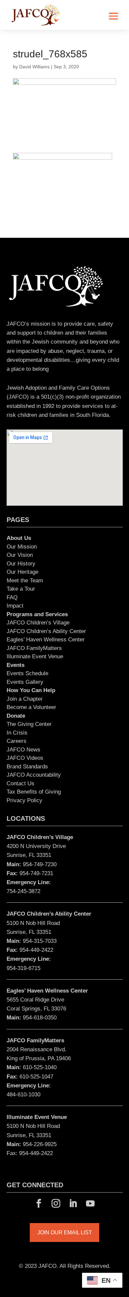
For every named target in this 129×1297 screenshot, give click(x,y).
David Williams (34, 66)
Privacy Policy (24, 800)
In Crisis (17, 733)
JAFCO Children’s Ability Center (46, 631)
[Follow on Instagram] (55, 1203)
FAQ (12, 597)
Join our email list (64, 1232)
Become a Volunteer (31, 707)
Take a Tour (21, 589)
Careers (16, 741)
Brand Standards (27, 766)
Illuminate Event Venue (35, 656)
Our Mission (22, 547)
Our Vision (20, 555)
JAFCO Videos (25, 758)
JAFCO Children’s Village (38, 622)
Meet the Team (25, 580)
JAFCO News (23, 749)
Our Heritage (22, 572)
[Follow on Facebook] (38, 1203)
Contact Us (20, 783)
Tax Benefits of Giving (34, 792)
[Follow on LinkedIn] (73, 1203)
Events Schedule (27, 673)
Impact (15, 606)
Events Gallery (25, 682)
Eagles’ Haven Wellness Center (46, 639)
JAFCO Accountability (34, 775)
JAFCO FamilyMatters (34, 648)
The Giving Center (29, 724)
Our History (21, 563)
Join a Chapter (25, 699)
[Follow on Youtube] (90, 1203)
